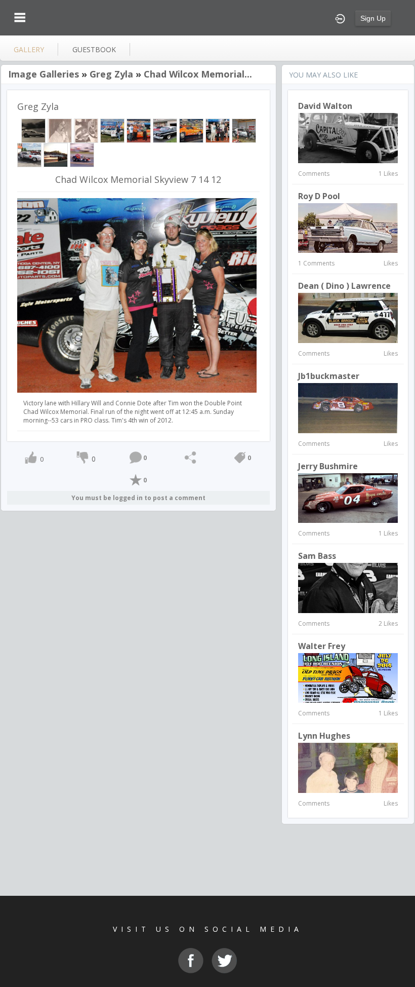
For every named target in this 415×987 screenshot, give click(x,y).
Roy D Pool (319, 196)
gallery (29, 49)
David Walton (325, 105)
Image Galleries (43, 74)
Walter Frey (321, 646)
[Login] (340, 17)
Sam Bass (317, 555)
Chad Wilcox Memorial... (198, 74)
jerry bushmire (328, 466)
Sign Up (373, 18)
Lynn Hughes (324, 735)
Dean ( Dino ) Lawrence (344, 285)
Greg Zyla (111, 74)
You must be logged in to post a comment (138, 498)
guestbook (94, 49)
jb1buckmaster (328, 376)
